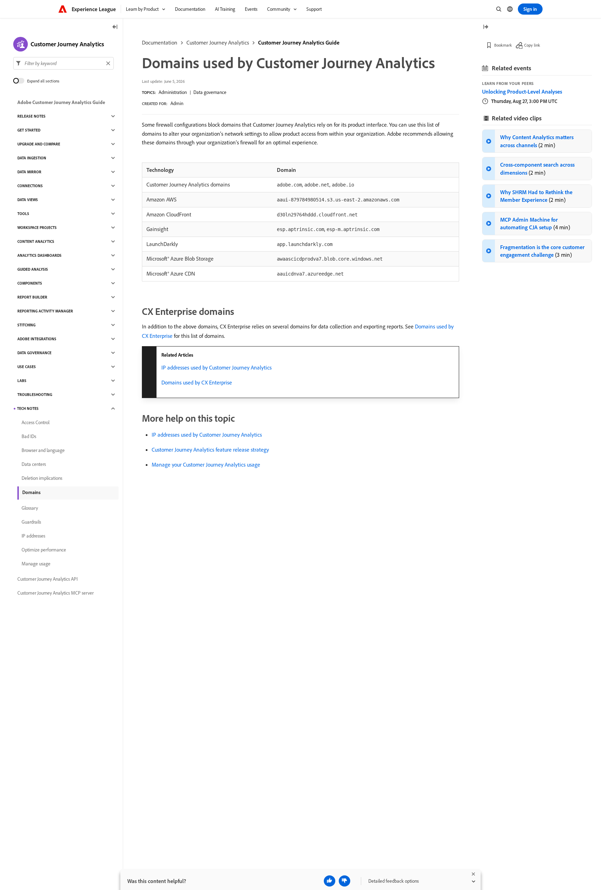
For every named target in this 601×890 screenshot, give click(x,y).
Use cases (26, 366)
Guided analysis (32, 269)
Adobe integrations (36, 338)
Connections (30, 185)
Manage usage (36, 564)
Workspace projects (37, 227)
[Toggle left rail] (115, 27)
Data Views (27, 199)
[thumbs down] (344, 881)
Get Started (28, 130)
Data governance (209, 92)
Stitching (26, 325)
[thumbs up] (329, 881)
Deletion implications (42, 478)
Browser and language (43, 450)
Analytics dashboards (39, 255)
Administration (173, 92)
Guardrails (31, 522)
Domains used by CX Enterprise (196, 382)
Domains (31, 492)
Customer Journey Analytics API (47, 579)
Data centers (34, 464)
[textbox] (63, 63)
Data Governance (34, 352)
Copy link (532, 45)
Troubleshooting (34, 394)
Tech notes (28, 408)
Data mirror (29, 171)
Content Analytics (35, 241)
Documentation (159, 42)
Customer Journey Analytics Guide (298, 42)
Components (29, 283)
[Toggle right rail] (485, 27)
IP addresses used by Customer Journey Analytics (216, 367)
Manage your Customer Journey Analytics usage (206, 464)
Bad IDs (29, 436)
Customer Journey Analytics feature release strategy (210, 449)
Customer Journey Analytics (217, 42)
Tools (23, 213)
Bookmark (503, 45)
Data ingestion (31, 158)
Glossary (30, 508)
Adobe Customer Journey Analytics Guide (61, 102)
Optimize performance (44, 550)
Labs (21, 380)
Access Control (35, 422)
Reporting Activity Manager (45, 311)
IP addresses (33, 536)
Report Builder (32, 297)
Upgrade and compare (38, 144)
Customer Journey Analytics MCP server (55, 593)
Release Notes (31, 116)
